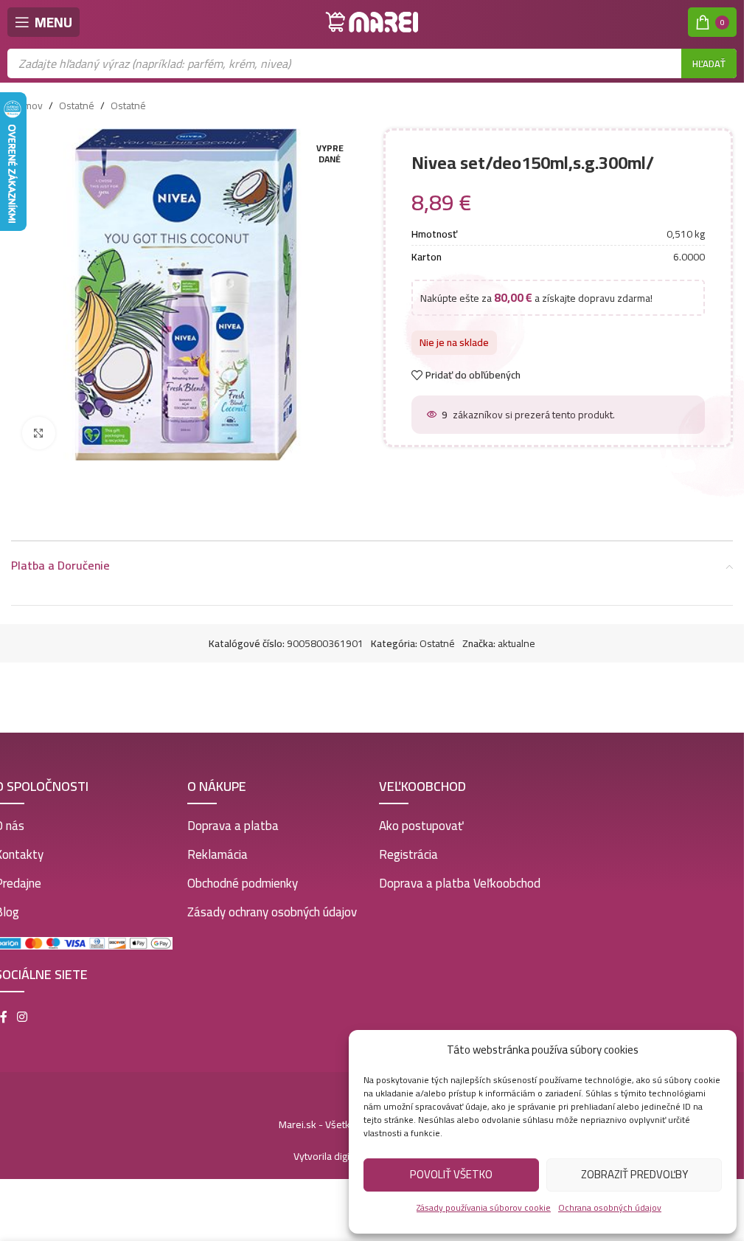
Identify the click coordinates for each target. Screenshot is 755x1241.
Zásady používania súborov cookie (484, 1207)
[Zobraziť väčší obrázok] (38, 433)
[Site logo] (372, 21)
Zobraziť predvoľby (634, 1174)
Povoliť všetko (451, 1174)
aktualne (516, 643)
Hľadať (709, 63)
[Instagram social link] (22, 1017)
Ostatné (76, 105)
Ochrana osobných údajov (609, 1207)
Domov (27, 105)
